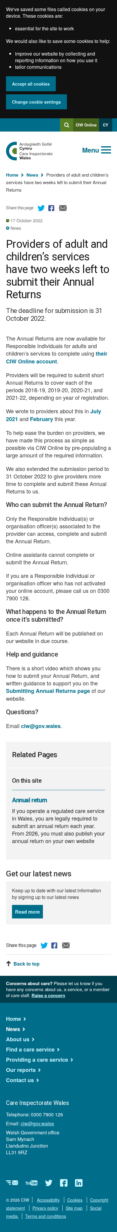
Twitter (41, 209)
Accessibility (48, 1200)
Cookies (74, 1200)
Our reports (21, 1070)
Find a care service (30, 1049)
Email (63, 209)
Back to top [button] (27, 964)
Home (12, 174)
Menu (90, 150)
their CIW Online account (56, 357)
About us (17, 1039)
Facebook (52, 209)
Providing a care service (37, 1060)
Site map (74, 1208)
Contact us (20, 1080)
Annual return (29, 800)
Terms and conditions (45, 1216)
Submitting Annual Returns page (48, 691)
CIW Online (86, 127)
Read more (29, 911)
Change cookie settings (36, 102)
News (32, 174)
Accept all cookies (31, 84)
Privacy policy (45, 1208)
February (41, 419)
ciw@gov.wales (41, 726)
